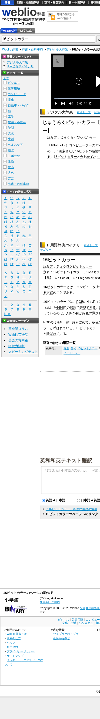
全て (6, 78)
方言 (11, 178)
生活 (11, 139)
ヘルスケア (15, 144)
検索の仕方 (14, 638)
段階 (63, 307)
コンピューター (80, 145)
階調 (73, 307)
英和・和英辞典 (54, 2)
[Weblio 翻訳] (51, 16)
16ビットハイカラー (68, 272)
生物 (11, 161)
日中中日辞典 (77, 2)
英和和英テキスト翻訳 (66, 460)
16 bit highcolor (82, 278)
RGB (79, 301)
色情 (95, 151)
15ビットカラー (65, 157)
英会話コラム (18, 329)
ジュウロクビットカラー (74, 266)
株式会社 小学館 (50, 602)
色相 (73, 348)
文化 (11, 133)
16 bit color (61, 278)
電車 (11, 99)
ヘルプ (11, 642)
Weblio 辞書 (10, 49)
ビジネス (14, 83)
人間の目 (72, 313)
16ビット (82, 151)
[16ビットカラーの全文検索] (26, 31)
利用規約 (12, 646)
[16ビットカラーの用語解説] (8, 31)
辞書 (7, 2)
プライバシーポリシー (21, 651)
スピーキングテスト (23, 352)
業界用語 (14, 88)
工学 (11, 116)
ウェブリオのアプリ (65, 633)
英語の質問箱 (18, 340)
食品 (11, 167)
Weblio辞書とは (17, 633)
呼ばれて (59, 328)
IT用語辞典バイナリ (63, 245)
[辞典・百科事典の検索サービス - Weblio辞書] (23, 15)
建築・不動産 (17, 122)
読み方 (48, 266)
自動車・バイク (18, 105)
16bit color (58, 145)
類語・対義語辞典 (28, 2)
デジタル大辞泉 (57, 49)
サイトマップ (15, 655)
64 (58, 307)
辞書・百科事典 (32, 49)
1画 (59, 151)
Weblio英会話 (18, 334)
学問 (11, 128)
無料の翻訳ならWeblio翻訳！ (66, 16)
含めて (84, 322)
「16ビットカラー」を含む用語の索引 (71, 509)
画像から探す (61, 638)
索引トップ (84, 112)
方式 (50, 292)
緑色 (85, 313)
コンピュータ (86, 287)
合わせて (86, 157)
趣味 (11, 150)
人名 (11, 172)
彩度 (66, 348)
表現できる (88, 307)
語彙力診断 (16, 346)
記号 (7, 314)
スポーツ (14, 156)
